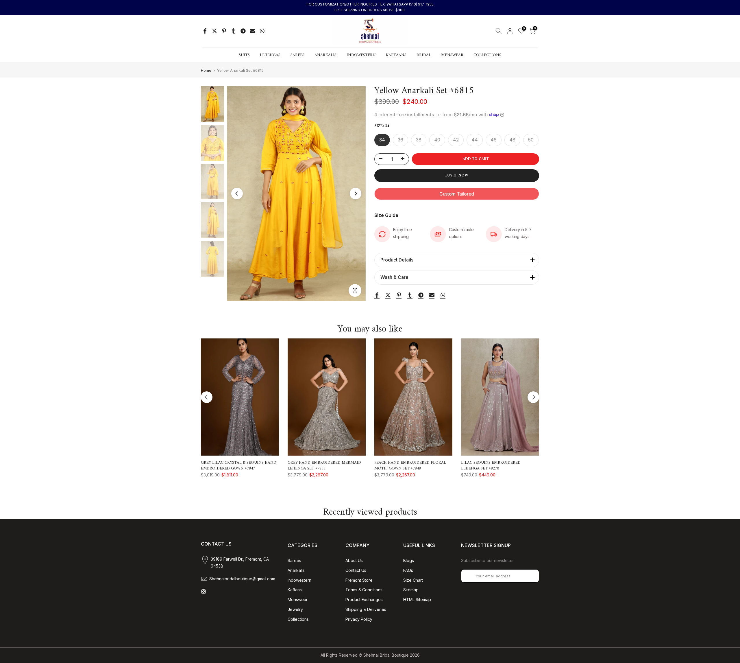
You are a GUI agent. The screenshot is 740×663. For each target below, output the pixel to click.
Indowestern (299, 580)
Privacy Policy (358, 619)
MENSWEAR (452, 55)
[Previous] (237, 193)
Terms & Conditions (363, 589)
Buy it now (456, 175)
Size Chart (413, 580)
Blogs (408, 560)
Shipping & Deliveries (365, 609)
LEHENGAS (270, 55)
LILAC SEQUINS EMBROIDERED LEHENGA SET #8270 (491, 465)
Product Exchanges (364, 599)
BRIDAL (424, 55)
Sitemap (411, 589)
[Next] (355, 193)
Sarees (294, 560)
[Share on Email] (252, 30)
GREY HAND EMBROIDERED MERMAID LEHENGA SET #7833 (324, 465)
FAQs (408, 570)
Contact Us (355, 570)
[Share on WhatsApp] (262, 30)
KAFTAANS (396, 55)
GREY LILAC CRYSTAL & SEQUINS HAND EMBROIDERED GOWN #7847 (238, 465)
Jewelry (295, 609)
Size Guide (386, 215)
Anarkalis (296, 570)
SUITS (244, 55)
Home (206, 70)
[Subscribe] (528, 575)
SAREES (297, 55)
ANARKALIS (325, 55)
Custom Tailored (456, 194)
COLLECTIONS (487, 55)
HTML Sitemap (417, 599)
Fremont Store (359, 580)
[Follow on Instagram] (203, 591)
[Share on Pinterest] (224, 30)
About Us (354, 560)
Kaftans (295, 589)
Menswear (298, 599)
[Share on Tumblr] (233, 30)
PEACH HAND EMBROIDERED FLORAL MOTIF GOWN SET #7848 (410, 465)
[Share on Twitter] (214, 30)
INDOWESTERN (361, 55)
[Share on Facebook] (205, 30)
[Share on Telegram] (243, 30)
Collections (298, 619)
